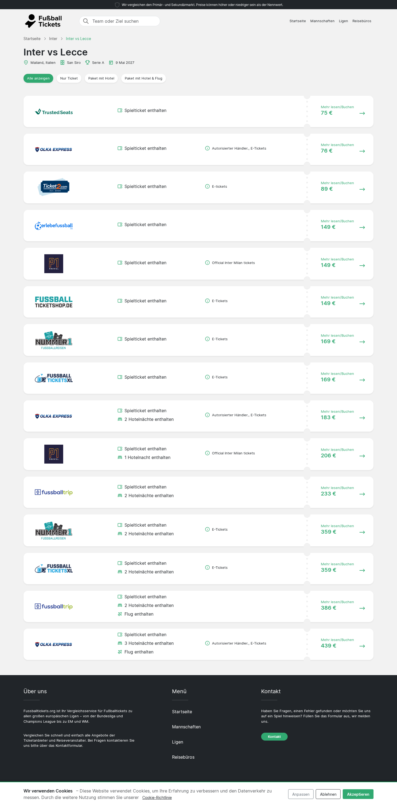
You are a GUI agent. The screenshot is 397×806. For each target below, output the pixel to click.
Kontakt (274, 737)
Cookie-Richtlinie (157, 797)
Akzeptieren (358, 794)
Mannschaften (322, 21)
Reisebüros (361, 21)
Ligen (343, 21)
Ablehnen (328, 794)
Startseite (298, 21)
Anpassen (300, 794)
